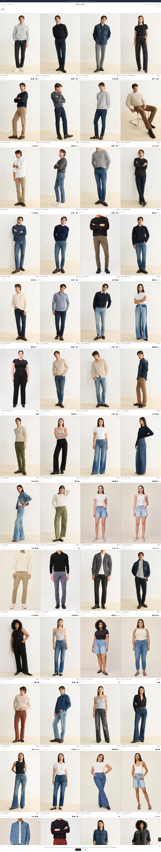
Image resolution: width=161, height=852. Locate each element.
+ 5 (119, 78)
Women (2, 4)
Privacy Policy (113, 847)
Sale (8, 4)
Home (2, 6)
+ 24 (38, 78)
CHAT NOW (91, 1)
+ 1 (38, 145)
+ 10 (159, 347)
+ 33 (78, 145)
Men (6, 4)
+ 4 (159, 78)
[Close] (159, 846)
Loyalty (146, 4)
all (5, 6)
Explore (11, 4)
